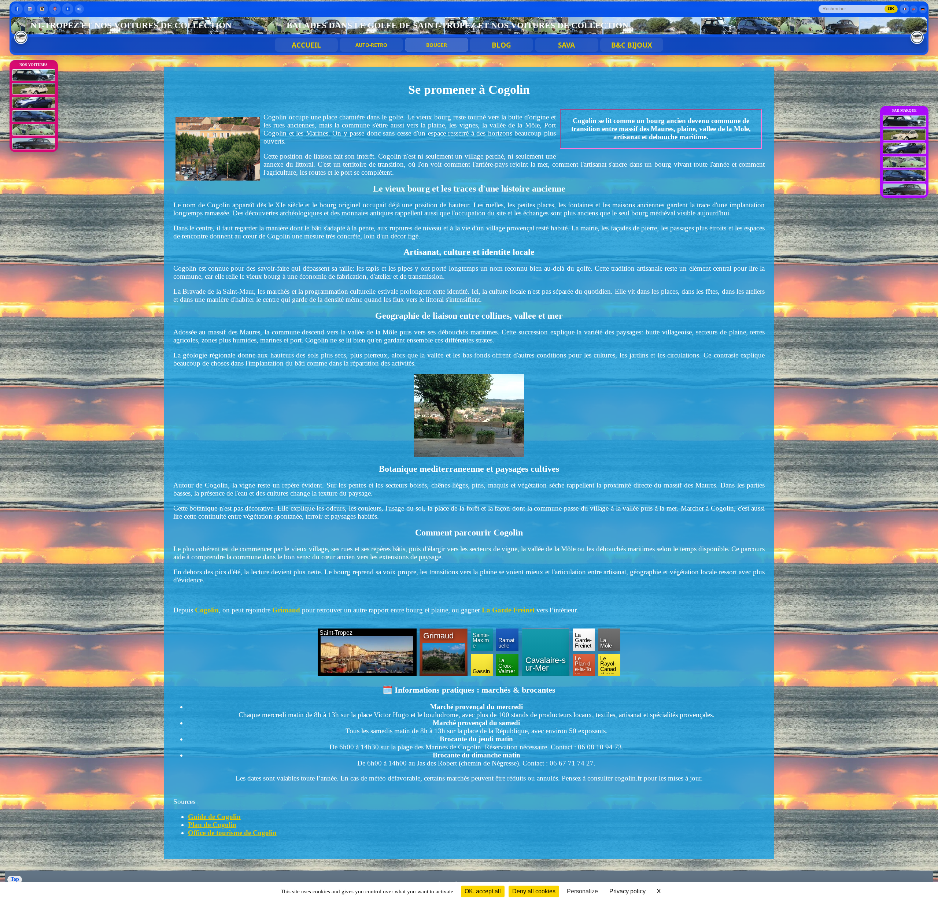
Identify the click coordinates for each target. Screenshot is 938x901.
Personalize (582, 891)
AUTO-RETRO (371, 44)
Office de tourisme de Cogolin (232, 833)
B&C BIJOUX (631, 45)
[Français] (904, 9)
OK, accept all (483, 891)
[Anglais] (914, 9)
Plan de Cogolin (212, 824)
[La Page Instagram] (42, 9)
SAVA (566, 45)
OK (891, 9)
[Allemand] (923, 9)
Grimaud (286, 610)
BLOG (501, 45)
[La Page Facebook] (16, 9)
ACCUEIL (306, 45)
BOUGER (436, 44)
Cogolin (207, 610)
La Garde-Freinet (508, 610)
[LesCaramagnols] (917, 37)
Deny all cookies (533, 891)
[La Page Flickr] (29, 9)
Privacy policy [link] (627, 891)
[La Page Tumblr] (67, 9)
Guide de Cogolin (214, 816)
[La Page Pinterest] (54, 9)
